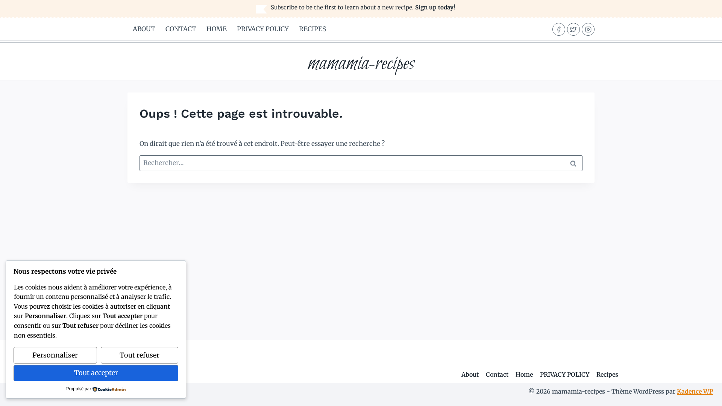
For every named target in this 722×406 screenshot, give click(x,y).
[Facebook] (558, 29)
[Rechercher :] (361, 163)
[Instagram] (588, 29)
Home (216, 29)
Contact (180, 29)
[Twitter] (573, 29)
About (144, 29)
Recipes (312, 29)
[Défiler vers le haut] (703, 394)
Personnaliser (55, 355)
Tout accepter (96, 372)
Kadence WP (695, 391)
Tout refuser (139, 355)
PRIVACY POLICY (263, 29)
